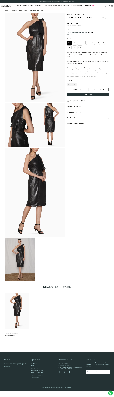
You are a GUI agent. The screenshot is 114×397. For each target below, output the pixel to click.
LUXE (71, 5)
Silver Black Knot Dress (11, 333)
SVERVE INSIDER (87, 5)
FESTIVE (60, 5)
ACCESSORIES (38, 5)
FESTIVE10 (90, 32)
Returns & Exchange (37, 370)
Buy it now (88, 94)
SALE (93, 5)
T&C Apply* (69, 34)
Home (7, 10)
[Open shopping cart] (112, 6)
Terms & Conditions (37, 375)
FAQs (32, 366)
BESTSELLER (66, 5)
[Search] (101, 5)
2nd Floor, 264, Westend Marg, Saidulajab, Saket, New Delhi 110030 (70, 368)
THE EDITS (44, 5)
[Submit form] (108, 372)
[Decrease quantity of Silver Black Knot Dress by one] (68, 84)
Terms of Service (36, 377)
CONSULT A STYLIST (98, 89)
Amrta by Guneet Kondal (10, 331)
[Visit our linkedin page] (69, 372)
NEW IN (19, 5)
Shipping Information (37, 373)
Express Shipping (52, 5)
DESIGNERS (24, 5)
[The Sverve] (6, 6)
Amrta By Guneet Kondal (19, 10)
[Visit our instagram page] (64, 372)
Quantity (69, 80)
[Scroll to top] (111, 388)
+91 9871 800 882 (63, 363)
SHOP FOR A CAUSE (77, 5)
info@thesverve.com (65, 365)
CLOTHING (30, 5)
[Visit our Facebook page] (60, 372)
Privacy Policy (35, 368)
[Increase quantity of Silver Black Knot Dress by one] (74, 84)
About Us (34, 363)
